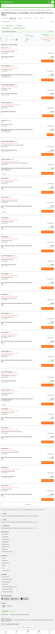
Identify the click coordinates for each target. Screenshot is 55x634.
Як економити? (5, 534)
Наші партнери (5, 584)
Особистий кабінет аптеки (7, 579)
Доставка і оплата (5, 544)
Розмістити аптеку (5, 576)
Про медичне (4, 549)
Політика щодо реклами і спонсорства (9, 586)
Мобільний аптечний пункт (7, 551)
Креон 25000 (48, 10)
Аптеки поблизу (5, 536)
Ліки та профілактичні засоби (16, 10)
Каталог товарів (5, 10)
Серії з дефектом (5, 541)
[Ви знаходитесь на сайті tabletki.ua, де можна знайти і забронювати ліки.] (7, 2)
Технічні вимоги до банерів (7, 589)
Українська (4, 611)
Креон (44, 10)
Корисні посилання (5, 570)
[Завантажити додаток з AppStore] (15, 598)
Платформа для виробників (7, 591)
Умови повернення (5, 546)
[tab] (12, 18)
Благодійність (4, 560)
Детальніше (35, 522)
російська (12, 611)
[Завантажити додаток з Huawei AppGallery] (24, 598)
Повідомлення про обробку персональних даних (19, 614)
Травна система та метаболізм (29, 10)
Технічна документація (6, 581)
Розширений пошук (6, 539)
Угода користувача (4, 614)
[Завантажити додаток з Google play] (5, 598)
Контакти (4, 565)
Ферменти (39, 10)
